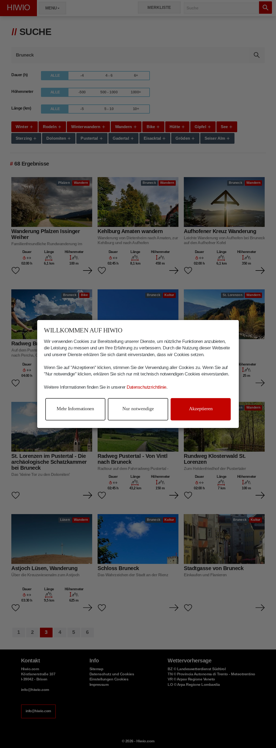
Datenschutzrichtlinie (146, 387)
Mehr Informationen (75, 408)
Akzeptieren (201, 408)
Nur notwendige (138, 408)
